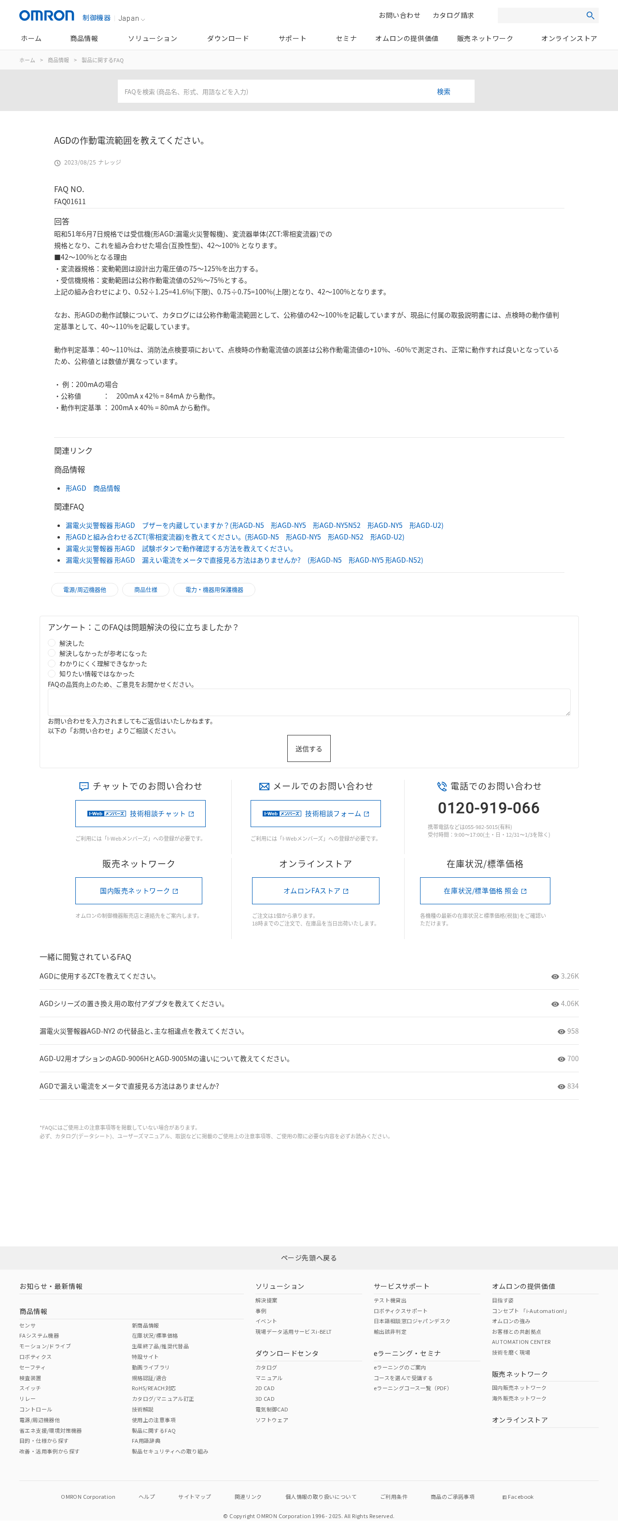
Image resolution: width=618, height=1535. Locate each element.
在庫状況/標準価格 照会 (481, 890)
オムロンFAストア (312, 890)
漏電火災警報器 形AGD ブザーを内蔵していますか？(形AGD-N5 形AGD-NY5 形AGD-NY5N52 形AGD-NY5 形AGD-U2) (255, 525)
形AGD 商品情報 (93, 488)
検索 (443, 91)
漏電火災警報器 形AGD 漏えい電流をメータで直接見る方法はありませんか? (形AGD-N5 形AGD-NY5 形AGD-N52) (244, 560)
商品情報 (58, 60)
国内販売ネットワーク (135, 890)
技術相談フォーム (333, 813)
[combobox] (296, 91)
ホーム (27, 60)
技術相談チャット (158, 813)
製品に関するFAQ (103, 60)
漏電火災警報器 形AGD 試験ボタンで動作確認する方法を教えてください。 (181, 548)
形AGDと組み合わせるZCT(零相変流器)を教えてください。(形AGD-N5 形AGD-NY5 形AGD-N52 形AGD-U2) (235, 536)
